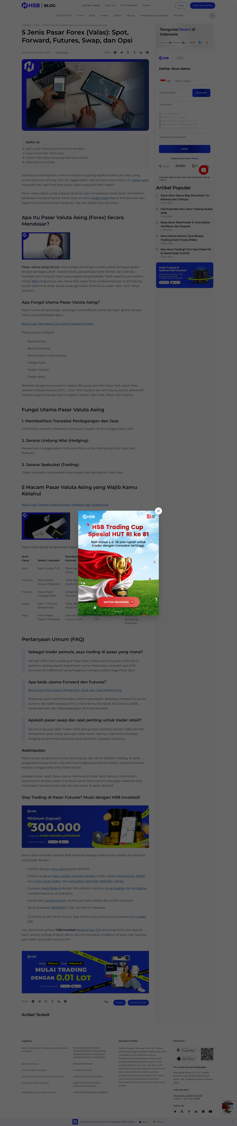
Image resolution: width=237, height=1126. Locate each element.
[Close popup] (158, 511)
